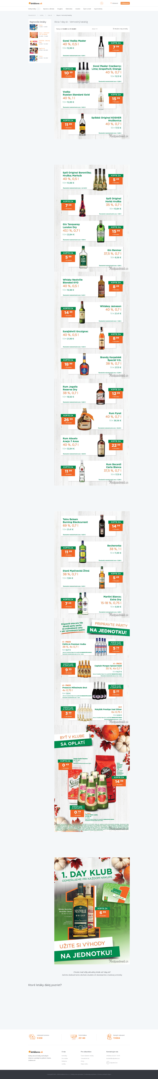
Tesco (40, 25)
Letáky (42, 15)
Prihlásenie (125, 3)
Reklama (64, 1061)
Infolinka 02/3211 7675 (113, 1056)
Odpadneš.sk (32, 15)
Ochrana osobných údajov (104, 1074)
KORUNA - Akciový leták (44, 41)
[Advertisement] (40, 93)
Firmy (82, 1061)
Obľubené (115, 3)
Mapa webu (84, 1064)
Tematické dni (85, 1058)
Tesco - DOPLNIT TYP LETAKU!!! (44, 33)
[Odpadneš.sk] (35, 3)
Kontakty (64, 1056)
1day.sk (50, 15)
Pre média (65, 1058)
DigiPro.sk (42, 48)
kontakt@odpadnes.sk (113, 1058)
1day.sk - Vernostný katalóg (64, 15)
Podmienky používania (90, 1074)
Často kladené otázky (87, 1056)
